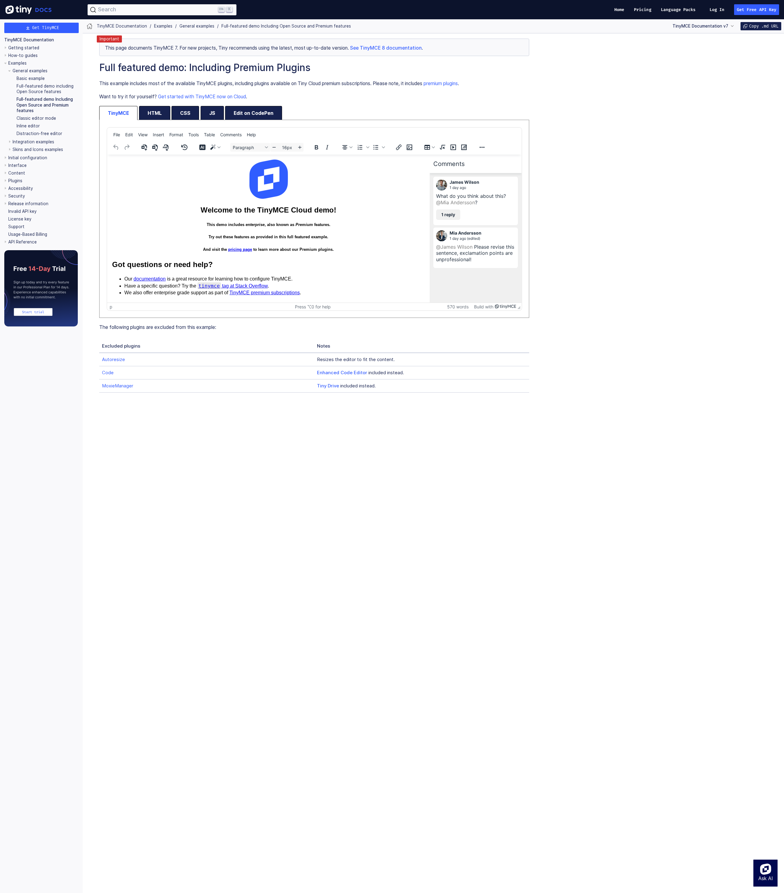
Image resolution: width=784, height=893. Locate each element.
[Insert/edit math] (442, 147)
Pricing (642, 9)
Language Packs (678, 9)
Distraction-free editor (39, 133)
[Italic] (327, 147)
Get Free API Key (757, 9)
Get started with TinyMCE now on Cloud (202, 97)
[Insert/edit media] (453, 147)
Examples (17, 63)
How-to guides (23, 55)
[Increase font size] (299, 147)
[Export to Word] (155, 147)
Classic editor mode (36, 118)
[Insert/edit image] (409, 147)
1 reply (448, 214)
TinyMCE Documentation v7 (700, 26)
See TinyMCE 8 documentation (386, 48)
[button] (362, 147)
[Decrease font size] (274, 147)
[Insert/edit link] (399, 147)
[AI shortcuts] (215, 147)
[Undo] (116, 147)
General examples (30, 70)
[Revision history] (184, 147)
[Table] (429, 147)
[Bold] (316, 147)
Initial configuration (27, 157)
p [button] (111, 306)
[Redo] (127, 147)
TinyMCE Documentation (29, 39)
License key (20, 219)
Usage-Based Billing (27, 234)
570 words (458, 306)
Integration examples (33, 141)
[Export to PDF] (166, 147)
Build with (483, 306)
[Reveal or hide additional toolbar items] (482, 147)
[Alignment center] (347, 147)
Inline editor (28, 125)
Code (108, 372)
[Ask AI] (202, 147)
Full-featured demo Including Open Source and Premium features (45, 105)
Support (16, 226)
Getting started (23, 47)
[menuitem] (117, 134)
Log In (717, 9)
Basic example (31, 78)
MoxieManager (117, 386)
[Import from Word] (145, 147)
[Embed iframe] (464, 147)
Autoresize (113, 359)
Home (619, 9)
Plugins (15, 180)
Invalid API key (22, 211)
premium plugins (441, 83)
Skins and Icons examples (38, 149)
